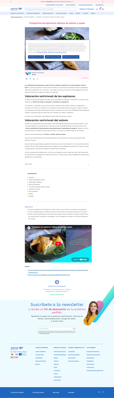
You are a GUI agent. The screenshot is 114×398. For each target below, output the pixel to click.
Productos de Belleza (60, 354)
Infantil (85, 13)
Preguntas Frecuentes (93, 351)
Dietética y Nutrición (17, 13)
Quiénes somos (40, 354)
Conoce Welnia (70, 5)
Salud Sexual (57, 376)
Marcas (38, 364)
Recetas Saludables (74, 354)
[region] (57, 50)
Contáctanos (90, 364)
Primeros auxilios (61, 13)
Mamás (78, 13)
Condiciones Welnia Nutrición (95, 370)
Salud (71, 13)
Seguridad (71, 392)
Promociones (90, 367)
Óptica (93, 13)
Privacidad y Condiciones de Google (57, 52)
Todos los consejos (73, 361)
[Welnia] (16, 9)
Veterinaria (57, 380)
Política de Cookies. (42, 52)
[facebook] (103, 392)
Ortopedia (57, 370)
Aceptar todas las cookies (53, 56)
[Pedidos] (97, 9)
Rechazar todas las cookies (70, 56)
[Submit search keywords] (26, 9)
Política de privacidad (17, 392)
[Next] (102, 1)
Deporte (56, 364)
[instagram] (99, 392)
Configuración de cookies (36, 56)
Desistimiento (90, 357)
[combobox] (51, 9)
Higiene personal (48, 13)
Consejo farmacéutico (85, 5)
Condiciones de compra (93, 354)
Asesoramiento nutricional (54, 5)
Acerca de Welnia (41, 351)
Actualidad (71, 351)
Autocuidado (72, 357)
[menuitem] (102, 9)
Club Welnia (99, 5)
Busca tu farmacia (41, 361)
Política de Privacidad (44, 333)
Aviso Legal (56, 392)
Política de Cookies (38, 392)
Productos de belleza (33, 13)
